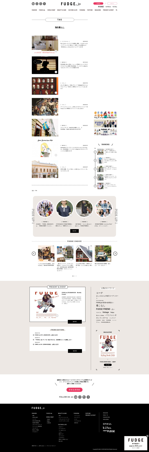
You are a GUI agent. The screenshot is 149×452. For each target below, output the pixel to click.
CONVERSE (98, 320)
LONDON (49, 423)
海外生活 (76, 423)
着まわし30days (100, 315)
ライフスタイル (62, 428)
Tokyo (112, 312)
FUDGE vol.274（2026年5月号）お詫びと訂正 (46, 335)
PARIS (48, 421)
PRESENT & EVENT (108, 10)
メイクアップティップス (64, 421)
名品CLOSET (35, 417)
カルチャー (61, 427)
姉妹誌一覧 (105, 415)
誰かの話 (60, 441)
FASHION (34, 10)
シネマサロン (61, 437)
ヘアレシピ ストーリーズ (64, 419)
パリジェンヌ (111, 315)
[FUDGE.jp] (71, 4)
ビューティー (77, 417)
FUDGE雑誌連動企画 (105, 322)
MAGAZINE (98, 10)
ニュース (34, 419)
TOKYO (48, 419)
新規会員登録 (74, 390)
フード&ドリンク (62, 430)
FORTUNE (90, 10)
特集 (33, 415)
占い (113, 309)
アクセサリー (35, 431)
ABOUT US (34, 446)
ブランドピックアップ (37, 424)
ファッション (77, 415)
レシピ (75, 419)
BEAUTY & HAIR (61, 10)
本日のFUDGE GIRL (100, 300)
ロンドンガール (102, 318)
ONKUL (103, 320)
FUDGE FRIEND (103, 309)
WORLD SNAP (51, 10)
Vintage (106, 312)
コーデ (99, 293)
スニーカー (114, 320)
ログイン (112, 3)
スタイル (98, 312)
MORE (75, 322)
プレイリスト (61, 436)
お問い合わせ (41, 446)
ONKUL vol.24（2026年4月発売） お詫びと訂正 (47, 344)
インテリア (112, 318)
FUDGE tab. (42, 10)
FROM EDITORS (106, 417)
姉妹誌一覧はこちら (107, 367)
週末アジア (61, 434)
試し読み (108, 365)
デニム (98, 322)
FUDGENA (82, 10)
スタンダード (35, 428)
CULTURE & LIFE (72, 10)
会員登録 (98, 3)
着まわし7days (35, 430)
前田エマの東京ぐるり (63, 439)
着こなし (100, 305)
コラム (60, 432)
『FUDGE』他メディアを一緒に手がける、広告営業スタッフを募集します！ (53, 340)
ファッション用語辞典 (37, 426)
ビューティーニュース (63, 417)
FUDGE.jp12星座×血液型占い (105, 303)
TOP (33, 190)
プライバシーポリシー (51, 446)
